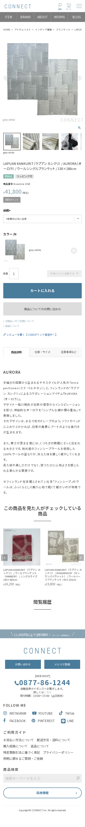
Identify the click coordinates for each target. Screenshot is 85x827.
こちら (48, 692)
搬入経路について (15, 746)
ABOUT (42, 17)
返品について (12, 326)
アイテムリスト (22, 29)
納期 (6, 210)
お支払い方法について (18, 740)
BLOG (76, 17)
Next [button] (80, 557)
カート (68, 9)
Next (79, 78)
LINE (70, 721)
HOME (6, 29)
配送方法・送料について (53, 740)
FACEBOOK (17, 721)
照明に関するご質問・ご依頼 (23, 758)
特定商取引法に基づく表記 (21, 752)
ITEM (8, 17)
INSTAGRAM (17, 713)
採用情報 (42, 793)
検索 (60, 9)
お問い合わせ (23, 664)
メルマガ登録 (62, 664)
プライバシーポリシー (58, 752)
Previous (5, 78)
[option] (35, 557)
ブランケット (63, 29)
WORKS (59, 17)
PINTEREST (46, 721)
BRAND (25, 17)
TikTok (69, 713)
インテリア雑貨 (43, 29)
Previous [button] (4, 557)
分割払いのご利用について (19, 321)
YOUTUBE (45, 713)
